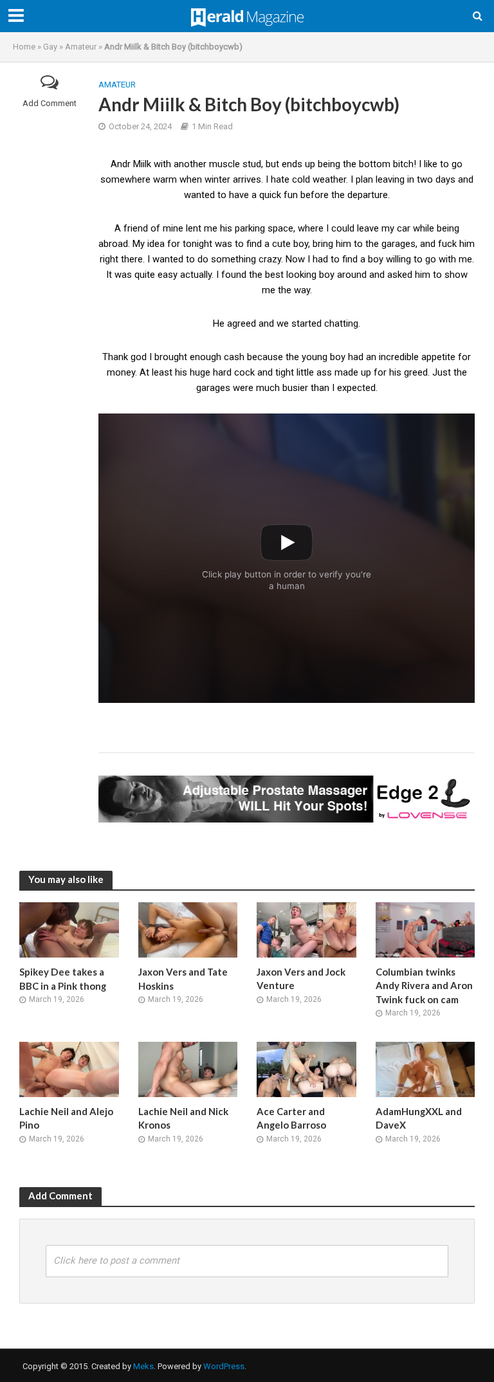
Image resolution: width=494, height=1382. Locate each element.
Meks (143, 1366)
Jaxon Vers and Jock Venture (301, 978)
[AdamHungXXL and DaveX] (425, 1068)
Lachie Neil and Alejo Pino (66, 1118)
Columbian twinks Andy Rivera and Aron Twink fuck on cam (424, 985)
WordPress (223, 1366)
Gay (50, 46)
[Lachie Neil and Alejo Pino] (69, 1068)
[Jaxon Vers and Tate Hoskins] (188, 929)
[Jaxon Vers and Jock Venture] (306, 929)
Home (24, 46)
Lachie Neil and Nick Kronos (183, 1118)
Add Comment (50, 103)
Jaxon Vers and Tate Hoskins (183, 978)
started (306, 323)
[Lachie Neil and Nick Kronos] (188, 1068)
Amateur (80, 46)
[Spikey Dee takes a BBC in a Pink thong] (69, 929)
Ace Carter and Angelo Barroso (291, 1118)
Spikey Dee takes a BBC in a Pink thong (62, 978)
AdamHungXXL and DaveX (419, 1118)
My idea (149, 244)
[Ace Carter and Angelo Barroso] (306, 1068)
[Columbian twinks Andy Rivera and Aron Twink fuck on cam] (425, 929)
